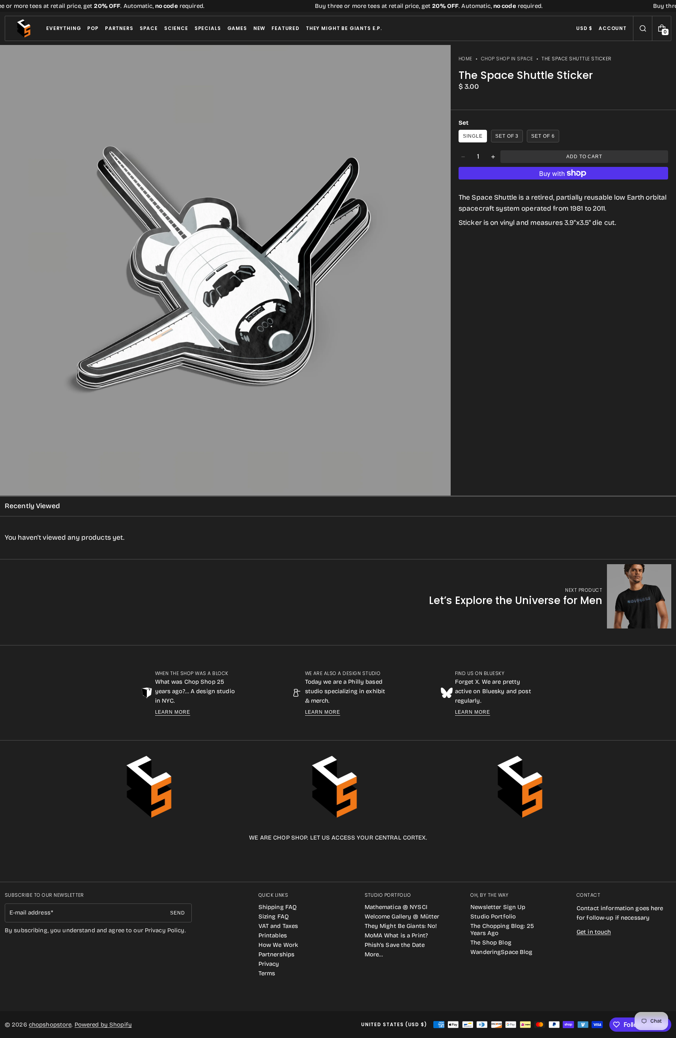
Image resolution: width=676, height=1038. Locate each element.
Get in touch (594, 931)
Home (465, 58)
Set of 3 (507, 136)
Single (473, 136)
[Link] (338, 6)
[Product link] (550, 596)
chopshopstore (50, 1024)
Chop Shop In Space (507, 58)
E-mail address (30, 912)
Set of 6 (543, 136)
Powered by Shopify (103, 1024)
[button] (642, 28)
